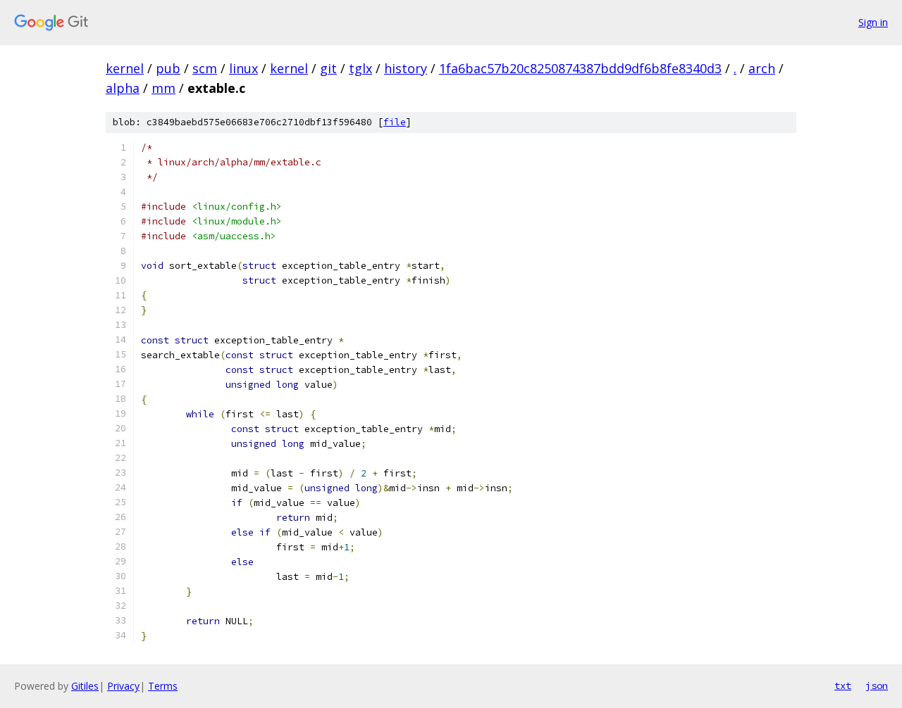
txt (842, 685)
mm (163, 88)
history (405, 68)
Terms (163, 686)
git (328, 68)
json (876, 685)
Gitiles (85, 686)
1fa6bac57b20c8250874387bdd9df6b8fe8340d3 (580, 68)
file (394, 122)
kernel (125, 68)
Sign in (873, 22)
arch (761, 68)
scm (204, 68)
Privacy (123, 686)
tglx (360, 68)
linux (243, 68)
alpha (123, 88)
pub (168, 68)
